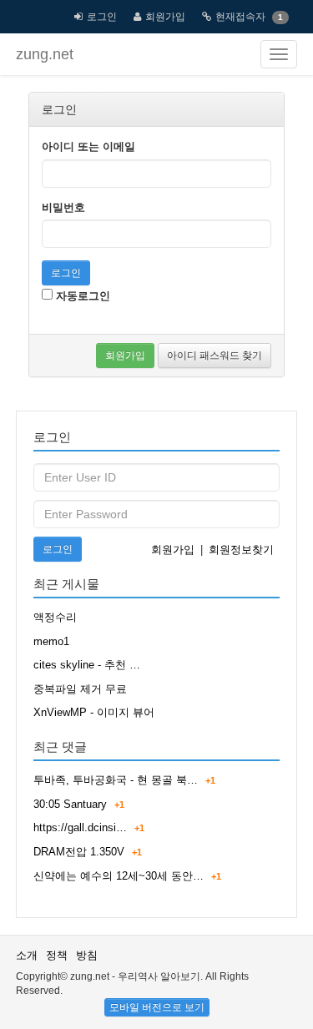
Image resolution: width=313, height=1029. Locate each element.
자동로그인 (81, 296)
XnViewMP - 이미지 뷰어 (93, 712)
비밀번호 (63, 207)
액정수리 (55, 617)
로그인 (102, 17)
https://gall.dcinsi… (80, 827)
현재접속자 (240, 17)
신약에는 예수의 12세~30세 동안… (118, 876)
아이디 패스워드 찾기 (214, 355)
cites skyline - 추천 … (86, 664)
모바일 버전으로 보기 (156, 1007)
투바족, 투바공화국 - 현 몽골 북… (115, 780)
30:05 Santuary (70, 804)
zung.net (44, 54)
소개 (27, 955)
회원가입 (165, 17)
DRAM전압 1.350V (78, 851)
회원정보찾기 (241, 549)
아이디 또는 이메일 (88, 146)
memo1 (51, 641)
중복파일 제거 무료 (80, 689)
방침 (87, 955)
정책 (57, 955)
